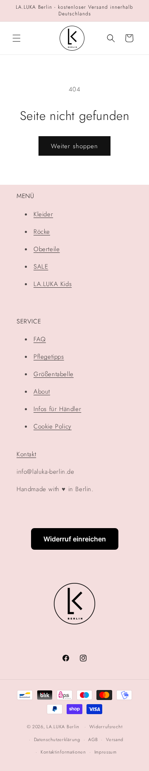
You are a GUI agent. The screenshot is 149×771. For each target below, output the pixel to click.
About (42, 391)
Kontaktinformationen (63, 752)
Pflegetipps (49, 356)
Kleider (43, 214)
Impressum (105, 752)
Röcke (42, 231)
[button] (16, 38)
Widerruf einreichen (74, 539)
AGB (93, 739)
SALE (41, 266)
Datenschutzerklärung (57, 739)
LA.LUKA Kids (53, 284)
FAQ (40, 339)
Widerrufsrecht (106, 726)
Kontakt (26, 454)
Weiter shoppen (74, 146)
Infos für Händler (57, 409)
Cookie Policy (53, 426)
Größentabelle (54, 374)
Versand (114, 739)
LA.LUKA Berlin (62, 726)
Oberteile (47, 249)
